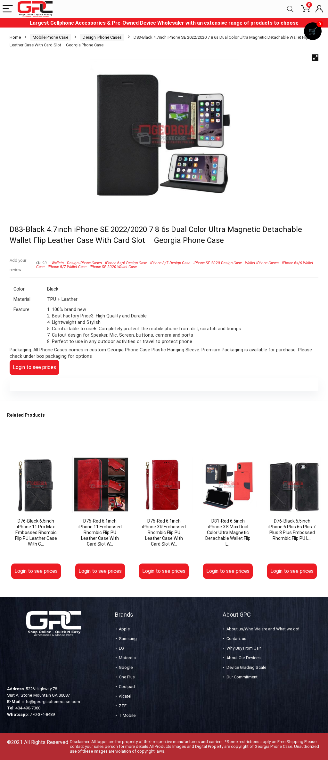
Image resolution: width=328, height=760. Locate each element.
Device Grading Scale (246, 667)
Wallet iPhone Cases (262, 263)
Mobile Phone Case (50, 37)
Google (126, 667)
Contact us (236, 638)
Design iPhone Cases (102, 37)
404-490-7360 (27, 708)
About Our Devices (243, 657)
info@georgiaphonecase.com (51, 701)
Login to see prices (34, 367)
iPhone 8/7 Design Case (170, 263)
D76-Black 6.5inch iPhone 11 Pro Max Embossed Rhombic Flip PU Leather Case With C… (36, 532)
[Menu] (7, 9)
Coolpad (127, 686)
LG (121, 648)
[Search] (290, 9)
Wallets (58, 263)
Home (15, 37)
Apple (124, 629)
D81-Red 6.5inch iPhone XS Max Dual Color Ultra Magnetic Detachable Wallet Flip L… (227, 532)
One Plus (127, 677)
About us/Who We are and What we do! (262, 629)
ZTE (123, 705)
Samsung (128, 638)
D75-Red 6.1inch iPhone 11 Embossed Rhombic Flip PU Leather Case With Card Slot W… (100, 532)
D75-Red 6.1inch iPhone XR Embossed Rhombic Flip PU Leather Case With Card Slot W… (164, 532)
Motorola (127, 657)
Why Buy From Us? (243, 648)
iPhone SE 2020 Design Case (217, 263)
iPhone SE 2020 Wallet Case (113, 267)
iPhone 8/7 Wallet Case (67, 267)
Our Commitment (242, 677)
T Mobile (127, 715)
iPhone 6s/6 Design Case (126, 263)
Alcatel (125, 696)
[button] (315, 57)
